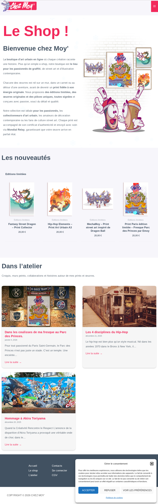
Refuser (109, 490)
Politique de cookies (114, 498)
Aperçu (22, 213)
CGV (54, 475)
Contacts (57, 465)
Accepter (88, 490)
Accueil (33, 465)
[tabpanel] (79, 216)
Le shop (33, 470)
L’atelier (33, 475)
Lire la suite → (13, 362)
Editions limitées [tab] (15, 174)
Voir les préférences (137, 490)
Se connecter (59, 470)
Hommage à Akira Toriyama (25, 418)
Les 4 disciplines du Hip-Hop (107, 332)
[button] (151, 463)
